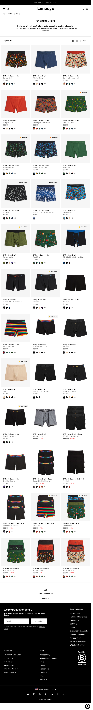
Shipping (73, 627)
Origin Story (45, 672)
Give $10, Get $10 (11, 669)
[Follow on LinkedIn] (63, 694)
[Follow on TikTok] (57, 694)
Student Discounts (77, 634)
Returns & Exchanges (78, 617)
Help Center (75, 620)
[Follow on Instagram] (34, 694)
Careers (43, 665)
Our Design (8, 662)
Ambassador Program (48, 658)
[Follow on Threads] (40, 694)
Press (42, 676)
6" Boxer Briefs (14, 14)
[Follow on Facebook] (28, 694)
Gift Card (73, 624)
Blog (42, 662)
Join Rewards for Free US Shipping (45, 2)
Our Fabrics (8, 658)
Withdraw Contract (77, 645)
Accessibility (45, 655)
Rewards (43, 679)
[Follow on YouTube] (51, 694)
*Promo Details (10, 672)
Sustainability (9, 665)
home (5, 14)
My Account (75, 613)
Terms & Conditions (78, 641)
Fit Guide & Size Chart (12, 655)
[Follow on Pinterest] (46, 694)
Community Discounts (79, 631)
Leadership (44, 669)
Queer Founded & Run (45, 594)
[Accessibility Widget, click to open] (87, 706)
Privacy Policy (75, 638)
